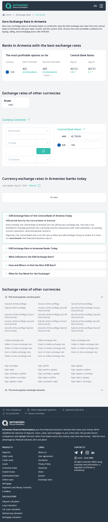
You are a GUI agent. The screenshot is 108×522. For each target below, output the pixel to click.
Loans (5, 464)
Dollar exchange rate (14, 340)
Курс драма (76, 365)
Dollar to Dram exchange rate (18, 348)
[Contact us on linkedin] (92, 452)
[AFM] (17, 6)
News (40, 471)
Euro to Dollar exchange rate (51, 356)
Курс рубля (43, 365)
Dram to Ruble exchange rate (51, 344)
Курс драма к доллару (82, 373)
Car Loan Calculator (11, 509)
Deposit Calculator (10, 501)
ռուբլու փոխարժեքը (48, 303)
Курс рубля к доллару (15, 377)
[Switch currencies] (43, 151)
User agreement (45, 456)
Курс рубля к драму (47, 369)
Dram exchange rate (80, 340)
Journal (41, 475)
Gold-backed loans (10, 475)
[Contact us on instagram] (87, 452)
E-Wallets (6, 491)
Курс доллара (11, 365)
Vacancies (42, 467)
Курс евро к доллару (81, 381)
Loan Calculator (9, 505)
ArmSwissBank (29, 72)
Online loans (8, 479)
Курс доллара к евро (48, 381)
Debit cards (7, 456)
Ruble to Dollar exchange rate (85, 348)
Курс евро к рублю (47, 377)
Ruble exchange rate (47, 340)
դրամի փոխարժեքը (81, 303)
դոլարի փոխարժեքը (15, 303)
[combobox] (28, 130)
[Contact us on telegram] (76, 452)
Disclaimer (43, 460)
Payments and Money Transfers (17, 487)
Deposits (6, 452)
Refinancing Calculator (12, 513)
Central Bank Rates (69, 129)
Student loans (8, 471)
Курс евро (9, 369)
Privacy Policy (44, 464)
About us (42, 452)
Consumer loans (9, 467)
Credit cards (7, 460)
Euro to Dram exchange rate (51, 352)
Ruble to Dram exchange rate (18, 344)
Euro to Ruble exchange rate (18, 352)
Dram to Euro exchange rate (84, 352)
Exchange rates (45, 479)
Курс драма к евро (14, 381)
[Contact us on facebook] (81, 452)
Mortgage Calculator (11, 517)
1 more (46, 75)
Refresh (32, 185)
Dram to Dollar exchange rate (52, 348)
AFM (91, 458)
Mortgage (6, 483)
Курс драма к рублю (81, 369)
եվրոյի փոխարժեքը (15, 307)
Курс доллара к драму (49, 373)
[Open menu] (101, 6)
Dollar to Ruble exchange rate (85, 344)
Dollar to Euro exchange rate (18, 356)
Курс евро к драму (80, 377)
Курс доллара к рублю (15, 373)
